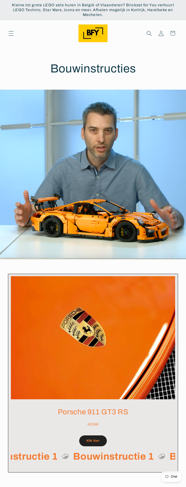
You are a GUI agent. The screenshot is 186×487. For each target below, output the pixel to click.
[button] (11, 33)
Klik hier (93, 440)
